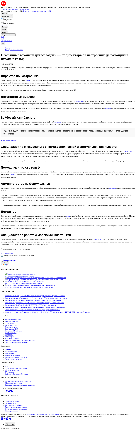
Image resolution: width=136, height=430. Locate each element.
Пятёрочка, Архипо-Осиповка (56, 298)
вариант (108, 108)
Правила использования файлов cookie (37, 11)
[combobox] (10, 424)
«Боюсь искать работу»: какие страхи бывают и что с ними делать (29, 287)
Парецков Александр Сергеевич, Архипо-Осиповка (46, 296)
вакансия (112, 188)
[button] (3, 37)
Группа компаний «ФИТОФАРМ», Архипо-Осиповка (70, 312)
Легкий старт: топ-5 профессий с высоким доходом (23, 283)
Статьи (7, 48)
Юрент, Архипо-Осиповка (50, 310)
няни (68, 216)
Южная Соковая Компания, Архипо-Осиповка (47, 303)
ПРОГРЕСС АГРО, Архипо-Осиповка (42, 305)
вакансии (29, 80)
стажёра (98, 239)
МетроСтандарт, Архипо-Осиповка (52, 307)
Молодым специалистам (14, 50)
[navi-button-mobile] (3, 43)
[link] (4, 32)
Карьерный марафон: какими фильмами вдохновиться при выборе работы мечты (34, 280)
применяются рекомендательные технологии (43, 414)
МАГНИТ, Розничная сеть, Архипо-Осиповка (44, 300)
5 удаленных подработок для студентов (19, 276)
